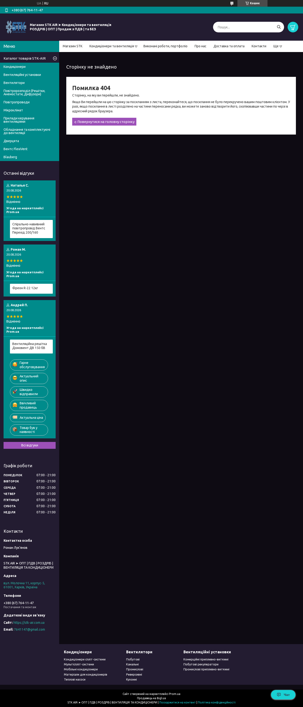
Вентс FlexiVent (15, 149)
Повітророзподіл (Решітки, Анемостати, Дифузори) (24, 92)
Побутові (133, 659)
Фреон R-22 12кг (25, 288)
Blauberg (10, 157)
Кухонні (131, 679)
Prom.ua (174, 693)
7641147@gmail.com (29, 629)
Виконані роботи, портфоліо (165, 46)
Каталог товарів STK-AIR (25, 58)
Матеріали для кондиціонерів (85, 674)
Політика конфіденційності (217, 702)
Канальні (132, 664)
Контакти (259, 46)
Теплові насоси (74, 679)
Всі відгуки (29, 445)
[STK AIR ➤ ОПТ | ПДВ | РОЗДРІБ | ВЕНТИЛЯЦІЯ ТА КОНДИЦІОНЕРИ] (16, 27)
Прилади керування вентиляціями (19, 119)
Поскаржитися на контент (177, 702)
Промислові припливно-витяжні (206, 669)
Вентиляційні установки (22, 75)
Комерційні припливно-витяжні (205, 659)
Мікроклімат (13, 110)
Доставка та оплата (229, 46)
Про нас (200, 46)
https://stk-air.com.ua (29, 622)
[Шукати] (278, 27)
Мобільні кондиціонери (81, 669)
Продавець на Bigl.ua (151, 698)
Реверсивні (134, 674)
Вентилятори (14, 83)
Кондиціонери (15, 67)
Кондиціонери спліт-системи (85, 659)
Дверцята (11, 141)
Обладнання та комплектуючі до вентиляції (27, 131)
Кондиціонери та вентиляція (111, 46)
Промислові (134, 669)
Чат (287, 695)
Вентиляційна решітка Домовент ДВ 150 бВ (29, 346)
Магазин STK (72, 46)
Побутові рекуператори (200, 664)
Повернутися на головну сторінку (105, 122)
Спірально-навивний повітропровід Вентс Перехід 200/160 (28, 228)
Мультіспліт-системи (79, 664)
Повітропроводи (17, 102)
